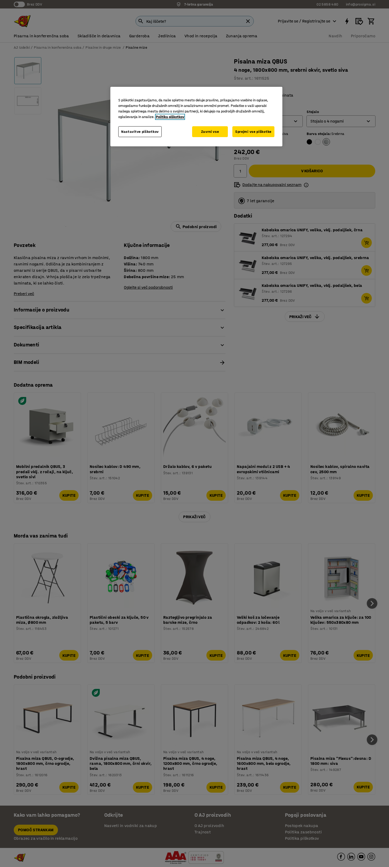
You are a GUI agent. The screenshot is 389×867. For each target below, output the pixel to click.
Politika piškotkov (170, 117)
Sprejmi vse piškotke (253, 131)
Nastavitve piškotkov (140, 131)
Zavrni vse (210, 131)
